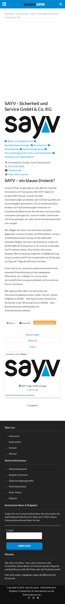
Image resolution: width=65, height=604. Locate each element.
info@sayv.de (15, 170)
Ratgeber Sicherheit (18, 475)
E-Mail (10, 530)
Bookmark (26, 323)
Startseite (9, 14)
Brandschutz (40, 145)
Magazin (13, 498)
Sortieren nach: (15, 354)
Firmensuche (22, 14)
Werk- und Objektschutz (20, 141)
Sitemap (13, 453)
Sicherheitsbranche (18, 469)
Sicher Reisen (15, 492)
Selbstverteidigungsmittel (21, 480)
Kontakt (13, 447)
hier (38, 520)
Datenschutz (15, 442)
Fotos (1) (32, 340)
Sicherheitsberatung (33, 149)
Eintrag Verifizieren (45, 323)
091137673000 (16, 166)
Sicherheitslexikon (17, 486)
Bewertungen (33, 334)
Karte (33, 346)
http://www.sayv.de (18, 174)
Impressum (14, 436)
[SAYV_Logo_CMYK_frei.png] (32, 370)
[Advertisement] (32, 61)
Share (11, 323)
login (16, 395)
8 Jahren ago (32, 389)
